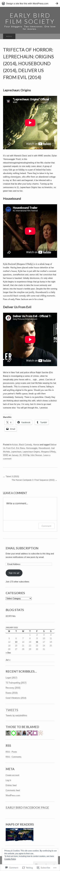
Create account (12, 775)
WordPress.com (13, 795)
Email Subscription (22, 548)
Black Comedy (25, 444)
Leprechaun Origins (31, 452)
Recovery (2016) (13, 688)
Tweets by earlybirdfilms (16, 715)
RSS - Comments (13, 757)
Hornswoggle (31, 448)
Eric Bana (20, 448)
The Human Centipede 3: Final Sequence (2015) (34, 480)
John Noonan (36, 455)
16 (37, 642)
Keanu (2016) (12, 693)
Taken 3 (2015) (11, 476)
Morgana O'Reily (48, 452)
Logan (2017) (11, 678)
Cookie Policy (10, 859)
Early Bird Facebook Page (27, 807)
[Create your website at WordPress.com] (30, 3)
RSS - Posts (11, 752)
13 (16, 642)
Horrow (36, 444)
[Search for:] (54, 36)
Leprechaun (16, 452)
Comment (46, 526)
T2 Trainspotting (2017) (16, 683)
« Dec (8, 653)
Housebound (44, 448)
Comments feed (13, 790)
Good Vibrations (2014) (16, 698)
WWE (5, 455)
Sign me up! (14, 573)
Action (15, 444)
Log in (8, 780)
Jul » (8, 660)
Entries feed (11, 785)
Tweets (12, 710)
